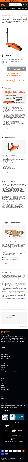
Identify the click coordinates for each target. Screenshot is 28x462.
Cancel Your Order (5, 358)
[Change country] (6, 5)
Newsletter (3, 387)
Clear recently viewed (7, 317)
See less (5, 128)
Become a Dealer (4, 398)
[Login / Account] (26, 4)
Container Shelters (13, 8)
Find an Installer (4, 354)
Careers (2, 385)
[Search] (20, 4)
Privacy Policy (20, 458)
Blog (2, 383)
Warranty (3, 367)
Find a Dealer (4, 352)
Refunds (3, 369)
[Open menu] (2, 8)
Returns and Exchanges (6, 361)
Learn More (5, 62)
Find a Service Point (5, 356)
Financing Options (5, 389)
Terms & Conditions (6, 459)
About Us (3, 381)
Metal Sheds (21, 8)
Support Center (4, 350)
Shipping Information (5, 363)
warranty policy (22, 298)
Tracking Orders (4, 365)
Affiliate (2, 396)
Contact (2, 378)
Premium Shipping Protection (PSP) (9, 372)
